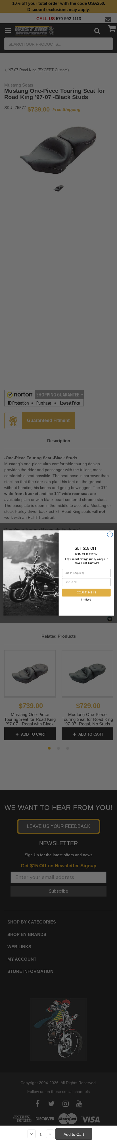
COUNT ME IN (86, 592)
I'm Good (86, 599)
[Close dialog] (109, 534)
